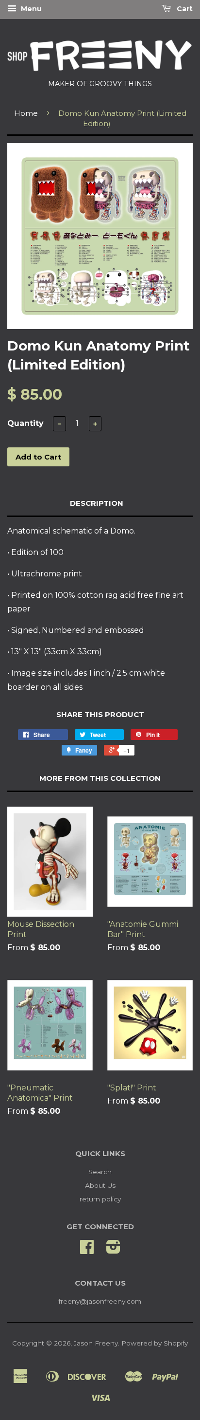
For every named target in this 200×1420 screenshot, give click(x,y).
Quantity (25, 423)
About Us (100, 1185)
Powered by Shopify (154, 1343)
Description (96, 503)
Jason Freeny (96, 1343)
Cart (184, 8)
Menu (30, 8)
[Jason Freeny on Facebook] (87, 1250)
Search (100, 1172)
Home (26, 113)
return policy (100, 1199)
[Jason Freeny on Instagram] (113, 1250)
